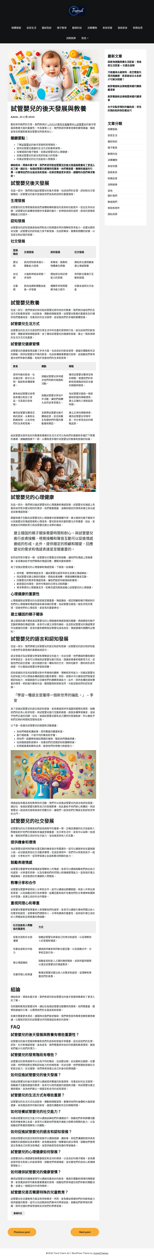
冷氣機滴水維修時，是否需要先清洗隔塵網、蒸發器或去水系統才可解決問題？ (124, 76)
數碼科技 (77, 27)
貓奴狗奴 (46, 27)
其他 (83, 38)
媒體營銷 (16, 27)
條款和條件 (114, 207)
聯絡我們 (112, 201)
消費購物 (92, 27)
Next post (85, 1232)
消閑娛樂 (71, 38)
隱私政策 (112, 214)
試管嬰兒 (26, 144)
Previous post (22, 1232)
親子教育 (62, 27)
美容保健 (107, 27)
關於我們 (112, 195)
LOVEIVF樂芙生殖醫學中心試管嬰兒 (67, 124)
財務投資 (138, 27)
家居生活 (31, 27)
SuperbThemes (100, 1253)
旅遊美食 (122, 27)
